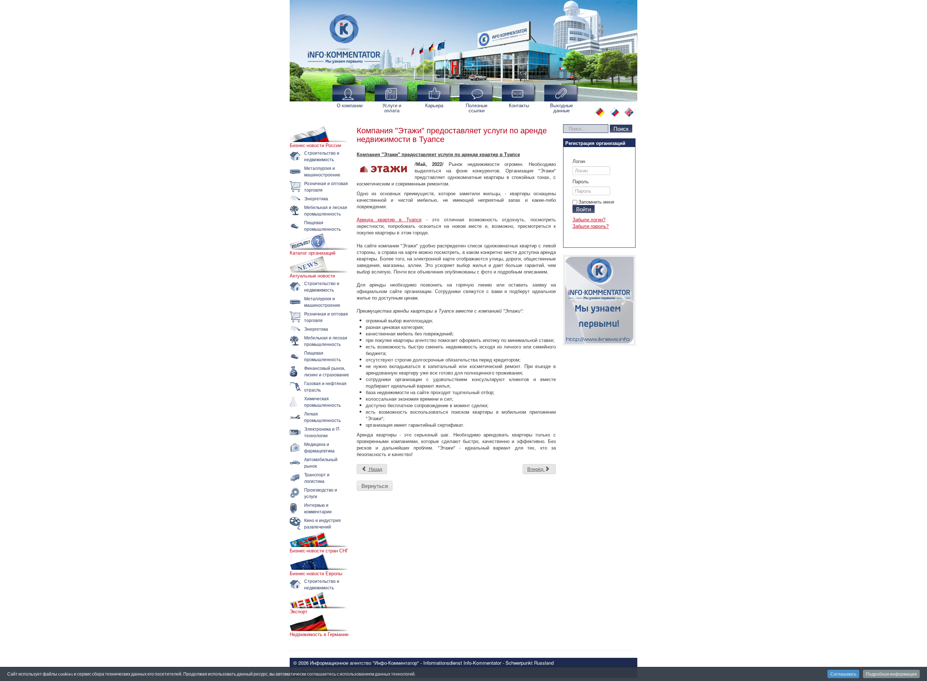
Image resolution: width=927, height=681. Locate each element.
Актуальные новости (312, 275)
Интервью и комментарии (318, 508)
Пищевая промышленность (322, 225)
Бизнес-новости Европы (316, 573)
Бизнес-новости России (315, 145)
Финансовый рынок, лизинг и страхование (326, 371)
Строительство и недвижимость (321, 156)
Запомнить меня (596, 201)
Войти (583, 209)
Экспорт (298, 611)
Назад (375, 468)
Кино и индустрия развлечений (322, 523)
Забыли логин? (588, 219)
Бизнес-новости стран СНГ (319, 550)
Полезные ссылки (476, 108)
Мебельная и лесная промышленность (325, 210)
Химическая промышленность (322, 401)
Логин (578, 161)
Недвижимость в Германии (319, 634)
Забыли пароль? (590, 225)
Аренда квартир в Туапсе (389, 219)
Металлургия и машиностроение (322, 171)
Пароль (580, 181)
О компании (349, 105)
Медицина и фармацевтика (319, 447)
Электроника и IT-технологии (322, 432)
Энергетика (316, 198)
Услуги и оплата (391, 108)
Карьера (434, 105)
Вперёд (536, 468)
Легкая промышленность (322, 416)
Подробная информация (891, 674)
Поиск (621, 128)
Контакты (519, 105)
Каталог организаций (312, 253)
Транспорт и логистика (317, 477)
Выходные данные (561, 108)
